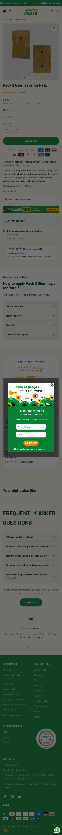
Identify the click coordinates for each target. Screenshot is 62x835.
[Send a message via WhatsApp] (57, 830)
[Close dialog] (51, 385)
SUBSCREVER (31, 443)
